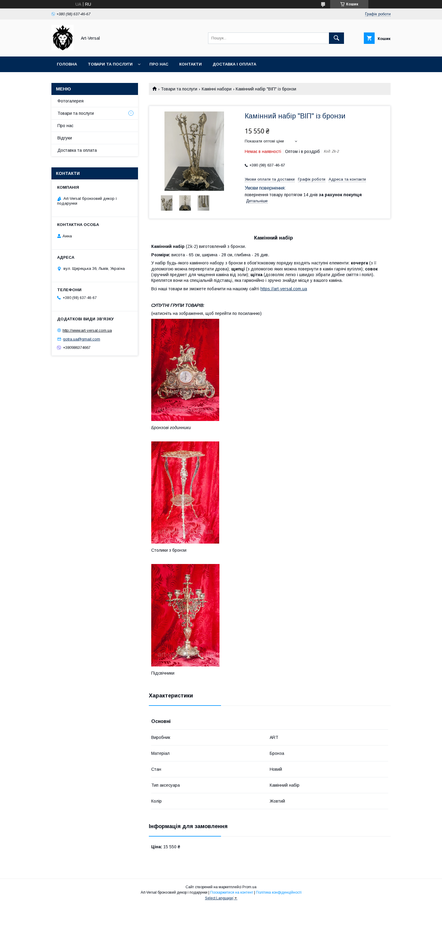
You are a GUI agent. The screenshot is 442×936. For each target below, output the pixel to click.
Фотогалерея (70, 101)
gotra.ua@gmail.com (81, 339)
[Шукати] (336, 38)
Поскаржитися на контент (231, 892)
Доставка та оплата (77, 150)
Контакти (190, 64)
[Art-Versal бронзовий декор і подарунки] (62, 48)
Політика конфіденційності (279, 892)
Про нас (158, 64)
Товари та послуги (110, 64)
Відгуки (64, 138)
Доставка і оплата (234, 64)
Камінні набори (217, 89)
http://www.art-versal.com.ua (87, 330)
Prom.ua (249, 887)
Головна (67, 64)
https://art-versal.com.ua (283, 288)
